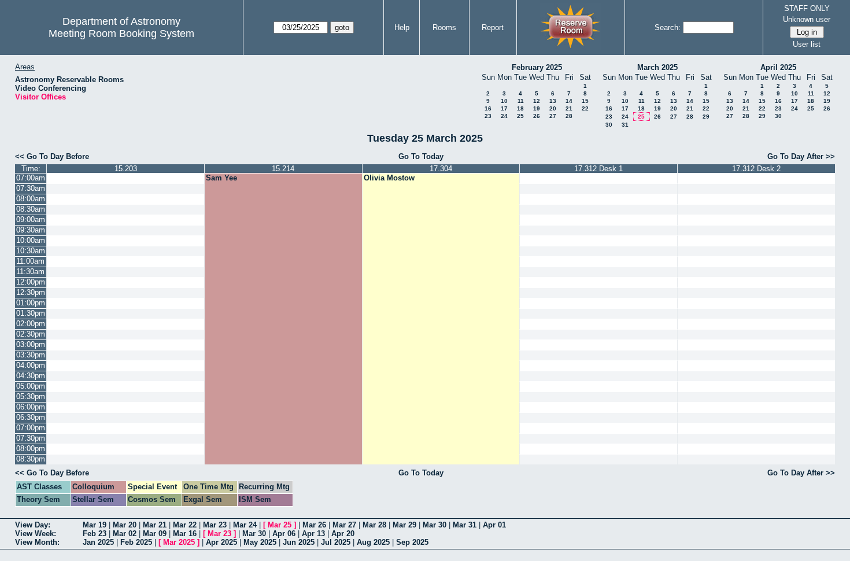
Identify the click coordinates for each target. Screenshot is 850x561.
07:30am (30, 188)
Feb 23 (94, 533)
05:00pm (30, 386)
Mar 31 (464, 525)
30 (608, 124)
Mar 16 (185, 533)
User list (807, 44)
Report (493, 27)
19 (536, 108)
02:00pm (30, 323)
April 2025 (778, 67)
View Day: (32, 525)
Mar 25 (279, 525)
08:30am (30, 209)
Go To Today (421, 156)
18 (520, 108)
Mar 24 (245, 525)
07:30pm (30, 438)
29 (706, 116)
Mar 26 (314, 525)
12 (536, 101)
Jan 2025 (98, 542)
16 (488, 108)
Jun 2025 (299, 542)
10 (504, 101)
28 (569, 116)
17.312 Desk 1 (598, 168)
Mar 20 (124, 525)
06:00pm (30, 407)
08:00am (30, 198)
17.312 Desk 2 (756, 168)
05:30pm (30, 396)
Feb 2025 (136, 542)
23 (488, 116)
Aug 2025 (373, 542)
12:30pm (30, 292)
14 (569, 101)
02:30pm (30, 334)
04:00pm (30, 365)
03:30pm (30, 354)
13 (552, 101)
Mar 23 (215, 525)
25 (520, 116)
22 (585, 108)
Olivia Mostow (389, 178)
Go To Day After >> (801, 156)
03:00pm (30, 344)
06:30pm (30, 417)
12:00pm (30, 282)
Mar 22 (185, 525)
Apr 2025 (221, 542)
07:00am (30, 178)
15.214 (283, 168)
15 (585, 101)
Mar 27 (344, 525)
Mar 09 (155, 533)
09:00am (30, 219)
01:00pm (30, 302)
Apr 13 (313, 533)
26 (536, 116)
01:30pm (30, 313)
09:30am (30, 230)
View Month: (37, 542)
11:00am (30, 261)
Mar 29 (404, 525)
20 (552, 108)
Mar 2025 (179, 542)
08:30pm (30, 459)
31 (625, 124)
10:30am (30, 250)
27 (552, 116)
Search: (668, 27)
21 (569, 108)
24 (504, 116)
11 (521, 101)
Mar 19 (94, 525)
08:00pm (30, 448)
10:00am (30, 240)
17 (504, 108)
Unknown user (806, 19)
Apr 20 (342, 533)
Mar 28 (374, 525)
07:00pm (30, 427)
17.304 (441, 168)
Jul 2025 (335, 542)
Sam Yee (221, 178)
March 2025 (657, 67)
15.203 (125, 168)
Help (401, 27)
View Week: (35, 533)
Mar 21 (155, 525)
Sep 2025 (412, 542)
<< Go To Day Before (52, 156)
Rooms (444, 27)
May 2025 (259, 542)
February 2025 (537, 67)
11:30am (30, 271)
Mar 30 (434, 525)
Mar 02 (124, 533)
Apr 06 (283, 533)
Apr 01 (494, 525)
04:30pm (30, 375)
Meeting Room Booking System (121, 33)
